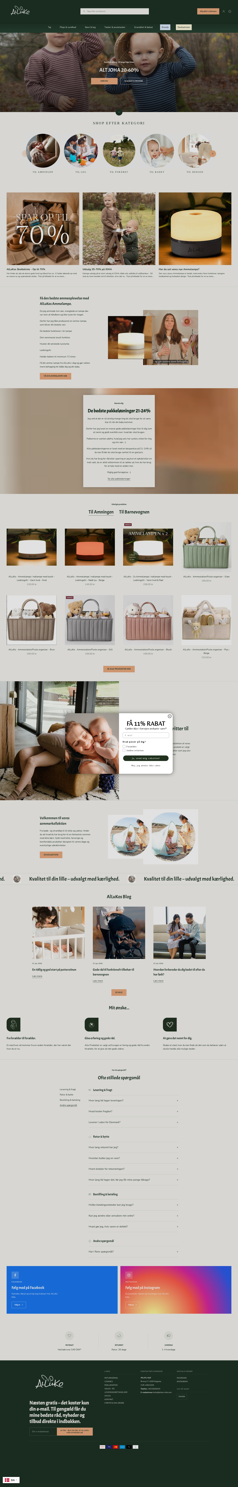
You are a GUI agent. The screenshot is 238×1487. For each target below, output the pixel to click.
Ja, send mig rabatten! (146, 758)
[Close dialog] (169, 716)
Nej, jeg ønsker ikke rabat (145, 765)
